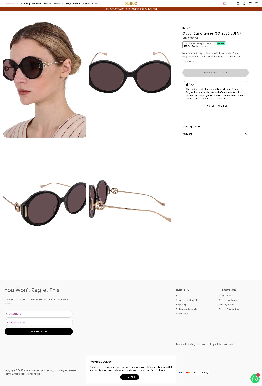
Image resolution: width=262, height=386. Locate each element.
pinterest (206, 344)
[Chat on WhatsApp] (255, 378)
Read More (188, 61)
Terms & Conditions (230, 309)
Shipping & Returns (192, 126)
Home (185, 28)
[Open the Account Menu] (243, 3)
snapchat (229, 344)
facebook (181, 344)
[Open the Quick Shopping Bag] (255, 3)
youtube (217, 344)
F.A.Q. (179, 295)
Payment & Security (187, 300)
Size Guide (182, 313)
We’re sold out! (215, 72)
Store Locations (228, 300)
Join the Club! (39, 331)
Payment (187, 133)
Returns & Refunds (186, 309)
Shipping (181, 304)
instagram (193, 344)
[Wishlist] (249, 3)
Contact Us (225, 295)
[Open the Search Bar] (237, 3)
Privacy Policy (226, 304)
